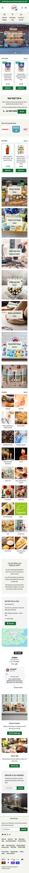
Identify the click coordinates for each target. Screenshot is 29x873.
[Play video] (14, 380)
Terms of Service (10, 853)
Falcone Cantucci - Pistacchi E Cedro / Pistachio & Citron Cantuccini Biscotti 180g (21, 160)
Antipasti (8, 409)
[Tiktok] (10, 834)
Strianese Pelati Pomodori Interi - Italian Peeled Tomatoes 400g (8, 76)
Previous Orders (22, 841)
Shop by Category (21, 845)
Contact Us (10, 839)
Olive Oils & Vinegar (8, 517)
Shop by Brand (5, 847)
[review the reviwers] (6, 674)
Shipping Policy (14, 852)
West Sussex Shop (10, 845)
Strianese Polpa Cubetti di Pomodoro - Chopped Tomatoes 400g (21, 76)
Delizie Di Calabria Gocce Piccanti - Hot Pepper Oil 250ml (8, 158)
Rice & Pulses (8, 551)
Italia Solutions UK (14, 867)
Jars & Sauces (8, 499)
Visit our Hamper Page (14, 733)
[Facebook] (2, 834)
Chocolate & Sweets (7, 445)
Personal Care (21, 534)
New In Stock (5, 58)
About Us (4, 839)
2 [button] (15, 53)
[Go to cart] (26, 8)
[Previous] (2, 74)
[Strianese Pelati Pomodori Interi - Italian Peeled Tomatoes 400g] (7, 67)
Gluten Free (8, 481)
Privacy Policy (5, 852)
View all (25, 58)
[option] (14, 38)
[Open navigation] (2, 7)
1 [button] (14, 53)
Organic (21, 517)
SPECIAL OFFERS (21, 847)
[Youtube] (5, 834)
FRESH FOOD (13, 847)
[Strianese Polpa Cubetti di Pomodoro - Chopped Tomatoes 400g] (21, 67)
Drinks (21, 462)
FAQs (16, 839)
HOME (3, 845)
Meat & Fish (21, 499)
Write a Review (18, 653)
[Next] (27, 74)
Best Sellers (4, 141)
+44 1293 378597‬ (11, 111)
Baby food (21, 409)
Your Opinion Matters (11, 841)
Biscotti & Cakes (21, 426)
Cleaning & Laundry (21, 445)
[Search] (22, 8)
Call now (22, 111)
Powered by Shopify (6, 868)
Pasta (8, 534)
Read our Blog (14, 766)
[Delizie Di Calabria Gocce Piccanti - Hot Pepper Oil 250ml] (7, 149)
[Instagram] (7, 834)
